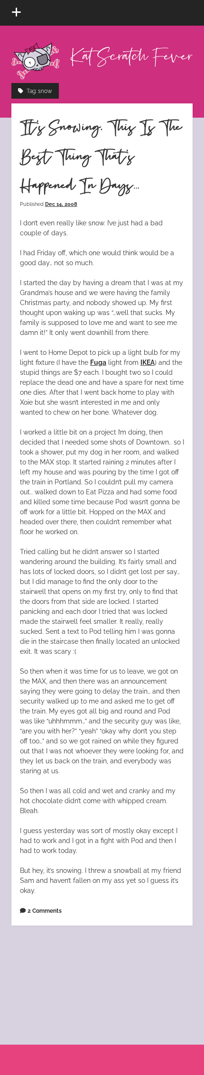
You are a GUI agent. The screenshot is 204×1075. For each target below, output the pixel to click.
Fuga (98, 362)
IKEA (147, 362)
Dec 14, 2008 (61, 204)
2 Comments (45, 910)
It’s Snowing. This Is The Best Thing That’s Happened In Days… (101, 156)
